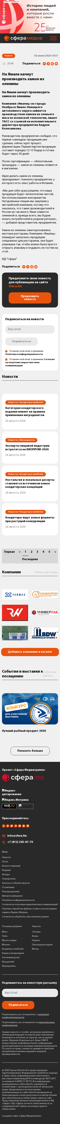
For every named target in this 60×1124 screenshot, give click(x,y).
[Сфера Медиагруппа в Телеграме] (15, 826)
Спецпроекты (9, 879)
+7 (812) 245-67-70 (20, 842)
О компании (8, 887)
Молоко (6, 945)
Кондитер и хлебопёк (13, 949)
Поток (5, 861)
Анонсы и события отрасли (16, 883)
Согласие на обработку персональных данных (25, 917)
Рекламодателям (10, 891)
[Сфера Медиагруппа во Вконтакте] (7, 826)
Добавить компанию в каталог (30, 652)
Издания (6, 870)
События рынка (49, 674)
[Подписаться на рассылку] (56, 64)
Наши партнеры (46, 572)
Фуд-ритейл (8, 962)
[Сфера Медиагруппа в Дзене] (3, 826)
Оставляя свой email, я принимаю (30, 362)
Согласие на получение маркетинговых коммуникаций (30, 362)
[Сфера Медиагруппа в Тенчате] (19, 826)
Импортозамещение (12, 896)
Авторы (6, 874)
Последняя (30, 559)
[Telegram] (48, 63)
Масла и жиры (9, 940)
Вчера (35, 936)
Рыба (4, 936)
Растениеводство (11, 957)
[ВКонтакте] (44, 63)
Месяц (35, 949)
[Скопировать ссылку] (52, 64)
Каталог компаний (11, 866)
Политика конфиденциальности (18, 900)
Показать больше (30, 750)
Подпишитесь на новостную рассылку (29, 983)
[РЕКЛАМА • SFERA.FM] (30, 31)
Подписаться (21, 341)
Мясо (5, 932)
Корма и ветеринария (13, 953)
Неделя (36, 940)
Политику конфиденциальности (24, 354)
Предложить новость (30, 298)
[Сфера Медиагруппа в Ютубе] (11, 826)
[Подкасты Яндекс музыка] (27, 826)
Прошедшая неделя (42, 945)
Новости (6, 857)
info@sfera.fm (17, 835)
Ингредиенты (9, 966)
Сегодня (36, 932)
